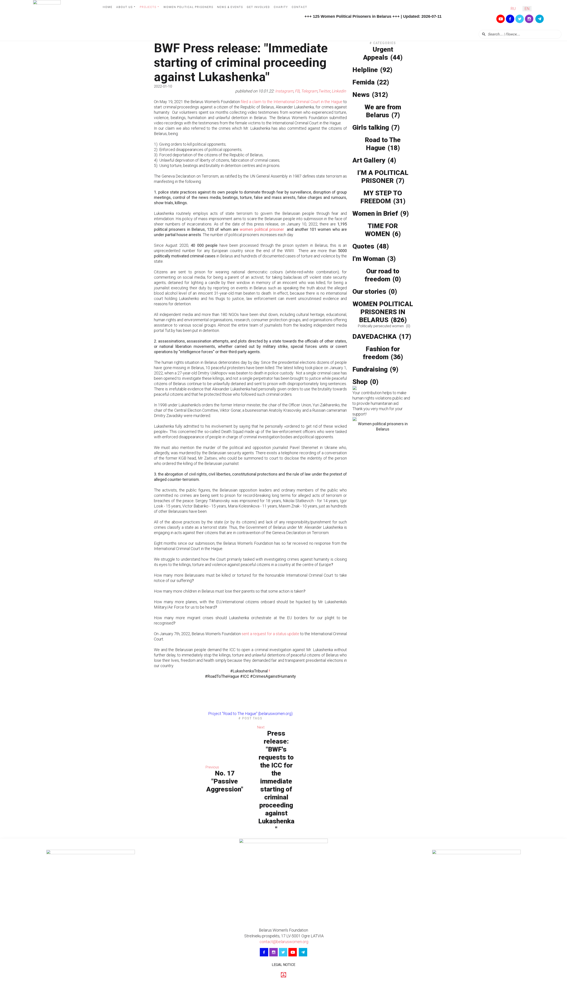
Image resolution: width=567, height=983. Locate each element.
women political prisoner (262, 229)
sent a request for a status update (270, 633)
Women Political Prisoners (188, 7)
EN (527, 8)
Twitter (324, 91)
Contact (299, 7)
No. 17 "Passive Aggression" (224, 781)
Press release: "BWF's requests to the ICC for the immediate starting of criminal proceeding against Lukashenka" (276, 781)
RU (513, 8)
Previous (212, 767)
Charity (281, 7)
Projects (148, 7)
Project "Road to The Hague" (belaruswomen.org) (250, 713)
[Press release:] (323, 779)
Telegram (309, 91)
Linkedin (339, 91)
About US (124, 7)
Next (260, 727)
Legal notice (283, 965)
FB (297, 91)
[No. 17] (177, 779)
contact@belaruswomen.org (283, 941)
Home (108, 7)
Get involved (258, 7)
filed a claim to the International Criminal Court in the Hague (291, 101)
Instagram (284, 91)
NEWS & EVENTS (230, 7)
